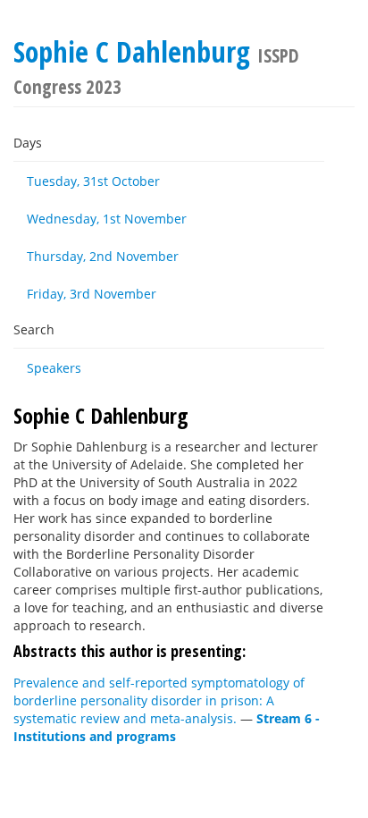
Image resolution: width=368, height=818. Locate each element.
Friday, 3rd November (91, 293)
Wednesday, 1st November (107, 218)
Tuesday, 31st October (93, 181)
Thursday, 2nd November (103, 256)
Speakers (54, 367)
